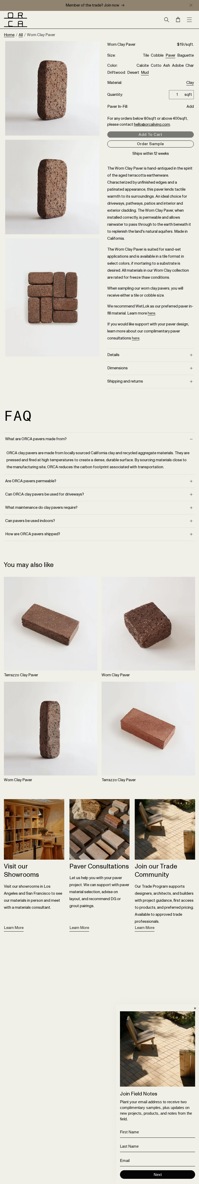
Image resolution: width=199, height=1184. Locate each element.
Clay (190, 83)
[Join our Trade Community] (165, 829)
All (21, 35)
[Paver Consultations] (99, 829)
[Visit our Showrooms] (34, 829)
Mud (145, 73)
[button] (166, 19)
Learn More (14, 928)
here (151, 313)
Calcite (143, 66)
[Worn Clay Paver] (148, 624)
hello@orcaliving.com (152, 124)
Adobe (178, 66)
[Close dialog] (195, 1008)
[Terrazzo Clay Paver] (50, 624)
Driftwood (116, 73)
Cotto (156, 66)
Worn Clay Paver (116, 675)
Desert (133, 73)
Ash (166, 66)
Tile (146, 55)
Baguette (185, 55)
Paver (170, 55)
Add (190, 106)
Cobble (157, 55)
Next (158, 1174)
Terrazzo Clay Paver (21, 675)
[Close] (191, 5)
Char (190, 66)
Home (9, 35)
